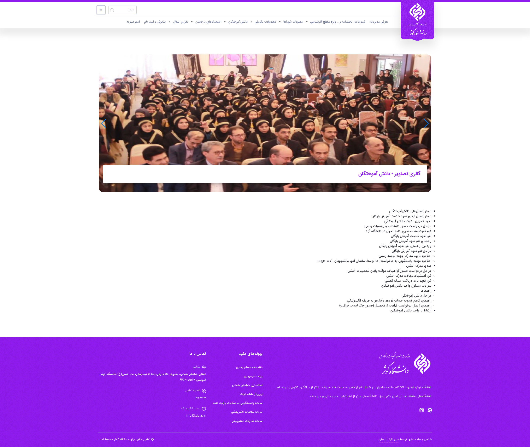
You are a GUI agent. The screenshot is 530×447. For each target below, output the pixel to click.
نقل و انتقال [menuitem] (180, 21)
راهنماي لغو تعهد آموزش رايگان (410, 241)
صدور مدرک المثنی (418, 266)
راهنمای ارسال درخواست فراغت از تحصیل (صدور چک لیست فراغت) (385, 306)
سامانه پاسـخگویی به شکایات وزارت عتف (238, 403)
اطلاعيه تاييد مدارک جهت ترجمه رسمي (405, 256)
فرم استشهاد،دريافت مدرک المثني (408, 276)
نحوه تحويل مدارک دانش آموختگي (407, 221)
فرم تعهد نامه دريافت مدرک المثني (408, 281)
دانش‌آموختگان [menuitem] (238, 21)
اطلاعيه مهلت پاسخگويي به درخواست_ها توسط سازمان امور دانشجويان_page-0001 (374, 261)
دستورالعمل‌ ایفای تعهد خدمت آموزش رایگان (401, 216)
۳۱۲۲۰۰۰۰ (200, 397)
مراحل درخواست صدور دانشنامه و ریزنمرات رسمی (397, 226)
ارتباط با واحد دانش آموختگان (410, 311)
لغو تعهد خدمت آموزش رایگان (411, 236)
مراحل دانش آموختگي (416, 296)
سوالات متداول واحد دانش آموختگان (406, 286)
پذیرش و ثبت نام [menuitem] (155, 21)
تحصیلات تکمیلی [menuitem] (265, 21)
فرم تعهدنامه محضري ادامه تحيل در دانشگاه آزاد (398, 231)
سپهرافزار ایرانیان (389, 439)
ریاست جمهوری (253, 376)
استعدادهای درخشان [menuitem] (208, 21)
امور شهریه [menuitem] (133, 21)
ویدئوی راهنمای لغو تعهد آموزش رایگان (405, 246)
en (101, 10)
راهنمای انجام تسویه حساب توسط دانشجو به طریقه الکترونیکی (389, 301)
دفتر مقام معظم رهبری (249, 367)
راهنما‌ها (425, 291)
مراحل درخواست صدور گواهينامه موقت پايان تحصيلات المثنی (389, 271)
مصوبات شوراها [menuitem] (293, 21)
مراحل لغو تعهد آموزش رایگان (411, 251)
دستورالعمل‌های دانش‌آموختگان (410, 211)
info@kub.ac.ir (196, 415)
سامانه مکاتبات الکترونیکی (247, 412)
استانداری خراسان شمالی (247, 385)
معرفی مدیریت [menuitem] (379, 21)
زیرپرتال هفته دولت (251, 394)
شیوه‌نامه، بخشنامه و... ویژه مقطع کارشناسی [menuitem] (337, 21)
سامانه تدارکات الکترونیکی (247, 421)
